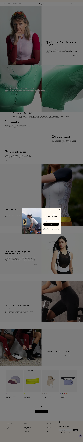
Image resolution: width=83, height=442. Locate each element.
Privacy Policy (57, 229)
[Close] (59, 209)
